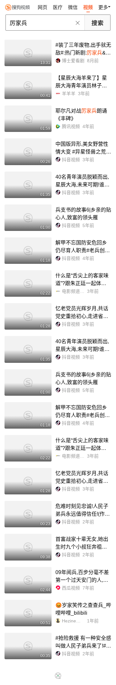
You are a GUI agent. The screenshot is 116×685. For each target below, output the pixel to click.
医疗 (58, 7)
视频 (88, 7)
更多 (103, 7)
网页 (42, 7)
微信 (73, 7)
